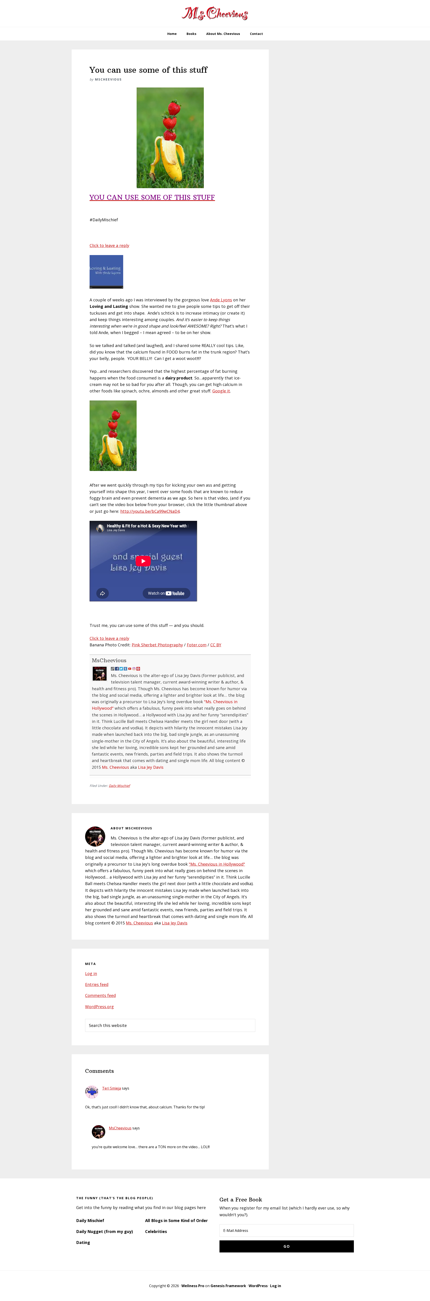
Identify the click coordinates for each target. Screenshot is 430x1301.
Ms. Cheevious (115, 767)
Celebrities (156, 1231)
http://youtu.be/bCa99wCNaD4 (150, 511)
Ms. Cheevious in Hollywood (215, 13)
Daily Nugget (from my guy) (104, 1231)
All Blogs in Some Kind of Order (176, 1220)
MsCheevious (109, 660)
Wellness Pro (192, 1285)
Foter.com (196, 644)
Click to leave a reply (109, 245)
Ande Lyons (221, 299)
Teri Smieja (111, 1088)
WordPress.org (99, 1006)
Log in (91, 973)
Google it (221, 391)
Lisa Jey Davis (150, 767)
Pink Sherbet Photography (157, 644)
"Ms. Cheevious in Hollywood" (217, 864)
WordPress (258, 1285)
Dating (83, 1242)
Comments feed (100, 995)
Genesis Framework (228, 1285)
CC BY (215, 644)
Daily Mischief (119, 786)
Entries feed (96, 984)
